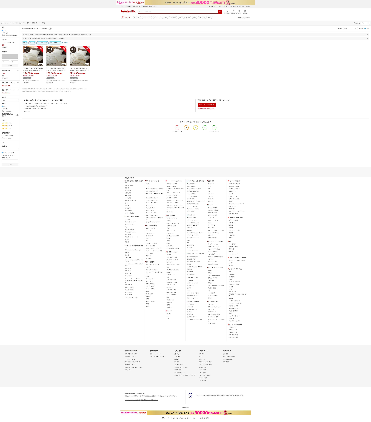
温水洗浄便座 (149, 294)
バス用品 (231, 232)
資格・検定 (169, 302)
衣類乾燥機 (128, 193)
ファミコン (190, 247)
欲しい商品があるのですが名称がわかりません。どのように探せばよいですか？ (46, 103)
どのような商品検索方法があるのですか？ (37, 106)
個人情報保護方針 (227, 359)
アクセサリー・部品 (151, 213)
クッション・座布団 (234, 284)
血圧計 (147, 304)
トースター (128, 257)
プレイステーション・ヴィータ (195, 232)
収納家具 (231, 298)
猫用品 (209, 270)
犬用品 (209, 273)
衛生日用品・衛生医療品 (193, 261)
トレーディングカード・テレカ (216, 230)
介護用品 (189, 269)
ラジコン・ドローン (213, 220)
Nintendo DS (190, 245)
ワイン (209, 186)
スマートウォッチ (233, 254)
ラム (209, 191)
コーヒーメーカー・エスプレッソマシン (134, 260)
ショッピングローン (130, 359)
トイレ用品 (231, 235)
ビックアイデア (147, 17)
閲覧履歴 (176, 359)
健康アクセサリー (192, 317)
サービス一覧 (174, 418)
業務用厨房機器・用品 (193, 203)
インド (3, 73)
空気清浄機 (173, 17)
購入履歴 (176, 362)
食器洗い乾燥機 (129, 287)
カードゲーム (211, 225)
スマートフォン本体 (172, 183)
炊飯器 (127, 252)
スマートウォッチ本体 (172, 203)
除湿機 (127, 242)
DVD (168, 318)
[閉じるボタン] (367, 34)
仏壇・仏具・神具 (233, 337)
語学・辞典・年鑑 (171, 290)
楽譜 (168, 267)
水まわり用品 (190, 211)
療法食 (209, 298)
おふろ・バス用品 (212, 251)
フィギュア (211, 217)
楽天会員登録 (246, 17)
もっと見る (27, 111)
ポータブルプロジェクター (153, 222)
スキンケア (190, 280)
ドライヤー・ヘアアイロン (153, 264)
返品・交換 (202, 359)
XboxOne (189, 227)
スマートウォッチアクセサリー (175, 205)
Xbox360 (189, 230)
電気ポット (128, 270)
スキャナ (148, 241)
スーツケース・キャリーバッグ (237, 260)
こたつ (127, 227)
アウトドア (231, 209)
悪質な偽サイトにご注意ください (149, 400)
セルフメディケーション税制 (132, 400)
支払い (200, 356)
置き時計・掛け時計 (234, 306)
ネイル (189, 290)
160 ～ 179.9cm (6, 85)
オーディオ (149, 186)
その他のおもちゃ (212, 237)
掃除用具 (231, 225)
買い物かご (177, 354)
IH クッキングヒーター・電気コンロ (134, 281)
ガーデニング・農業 (213, 317)
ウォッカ (210, 196)
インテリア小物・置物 (234, 321)
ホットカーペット (129, 224)
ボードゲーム (211, 227)
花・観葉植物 (211, 323)
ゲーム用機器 (149, 253)
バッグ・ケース (233, 196)
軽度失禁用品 (190, 274)
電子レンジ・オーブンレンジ (132, 250)
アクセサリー (170, 233)
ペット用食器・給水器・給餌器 (216, 285)
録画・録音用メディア (152, 191)
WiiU (188, 240)
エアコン (181, 17)
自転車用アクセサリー (234, 188)
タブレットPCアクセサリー (174, 192)
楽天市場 (248, 6)
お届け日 (4, 103)
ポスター (169, 307)
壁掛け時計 (231, 249)
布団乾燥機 (128, 195)
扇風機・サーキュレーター (132, 237)
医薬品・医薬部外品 (192, 256)
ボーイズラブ (170, 287)
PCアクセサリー (150, 233)
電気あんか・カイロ (130, 232)
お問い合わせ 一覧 (183, 418)
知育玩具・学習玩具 (213, 210)
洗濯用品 (231, 227)
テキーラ (210, 201)
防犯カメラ (211, 309)
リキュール (211, 193)
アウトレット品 (233, 327)
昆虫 (209, 290)
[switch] (17, 115)
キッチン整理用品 (192, 196)
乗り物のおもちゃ (212, 212)
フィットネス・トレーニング (236, 203)
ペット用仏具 (211, 293)
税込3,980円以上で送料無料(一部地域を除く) (144, 6)
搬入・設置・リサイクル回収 (132, 362)
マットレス (231, 274)
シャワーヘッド (150, 286)
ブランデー (211, 198)
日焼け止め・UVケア (192, 295)
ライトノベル (170, 300)
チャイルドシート (212, 261)
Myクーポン (177, 364)
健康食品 (189, 312)
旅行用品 (231, 265)
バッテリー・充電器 (172, 197)
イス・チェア (232, 291)
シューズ (231, 193)
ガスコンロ (128, 268)
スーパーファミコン (192, 250)
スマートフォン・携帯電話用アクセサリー (175, 189)
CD (167, 316)
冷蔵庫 (188, 17)
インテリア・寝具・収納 (18, 23)
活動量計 (148, 296)
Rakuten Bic (128, 11)
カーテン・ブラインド (234, 301)
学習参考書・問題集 (172, 282)
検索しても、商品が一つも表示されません (37, 108)
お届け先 (4, 97)
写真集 (168, 305)
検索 (10, 65)
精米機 (127, 255)
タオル (230, 237)
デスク (230, 289)
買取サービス (128, 370)
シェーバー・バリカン (152, 269)
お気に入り (177, 356)
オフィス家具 (232, 318)
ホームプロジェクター (152, 197)
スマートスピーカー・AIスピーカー (154, 218)
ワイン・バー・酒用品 (193, 209)
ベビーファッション (213, 246)
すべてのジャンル (5, 23)
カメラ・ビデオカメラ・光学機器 (154, 188)
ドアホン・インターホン (214, 307)
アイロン (127, 203)
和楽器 (168, 243)
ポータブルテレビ (150, 208)
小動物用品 (211, 280)
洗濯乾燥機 (128, 190)
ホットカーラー (150, 278)
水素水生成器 (128, 292)
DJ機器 (168, 238)
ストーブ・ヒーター (130, 222)
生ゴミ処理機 (128, 295)
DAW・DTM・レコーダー (173, 223)
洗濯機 (194, 17)
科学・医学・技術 (171, 292)
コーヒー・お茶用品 (192, 206)
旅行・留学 (169, 262)
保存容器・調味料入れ (193, 191)
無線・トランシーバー (152, 215)
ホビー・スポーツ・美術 (173, 264)
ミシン (127, 205)
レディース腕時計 (233, 246)
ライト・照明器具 (129, 213)
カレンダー (169, 272)
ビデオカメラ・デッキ (152, 200)
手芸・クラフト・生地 (234, 230)
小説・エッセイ (171, 284)
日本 (3, 75)
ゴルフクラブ (232, 191)
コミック (169, 254)
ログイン (240, 17)
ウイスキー (211, 183)
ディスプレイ (149, 235)
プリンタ (148, 238)
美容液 (189, 288)
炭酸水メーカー (129, 284)
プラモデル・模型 (212, 215)
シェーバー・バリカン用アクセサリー (154, 272)
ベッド (230, 279)
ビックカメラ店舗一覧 (232, 6)
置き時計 (231, 251)
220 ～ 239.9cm (6, 93)
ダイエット (190, 307)
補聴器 (147, 291)
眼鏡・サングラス (233, 214)
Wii (188, 242)
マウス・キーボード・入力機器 (154, 251)
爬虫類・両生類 (212, 288)
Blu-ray (168, 313)
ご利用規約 (226, 362)
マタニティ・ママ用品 (214, 249)
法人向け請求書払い (179, 372)
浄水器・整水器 (129, 290)
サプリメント (190, 304)
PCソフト (148, 258)
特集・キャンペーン (155, 354)
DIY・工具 (210, 304)
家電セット (137, 17)
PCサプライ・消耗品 (151, 243)
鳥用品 (209, 283)
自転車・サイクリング (234, 183)
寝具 (230, 271)
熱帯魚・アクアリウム (214, 278)
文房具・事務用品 (233, 220)
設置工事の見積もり (130, 364)
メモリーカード (150, 210)
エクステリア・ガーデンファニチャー (216, 320)
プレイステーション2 (192, 237)
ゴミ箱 (230, 313)
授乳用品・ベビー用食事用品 (215, 256)
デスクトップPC (150, 228)
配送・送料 (202, 354)
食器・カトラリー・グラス (194, 188)
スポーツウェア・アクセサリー (237, 211)
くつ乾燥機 (128, 198)
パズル (209, 222)
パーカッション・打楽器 (173, 235)
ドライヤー (157, 17)
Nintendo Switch (191, 217)
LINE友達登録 (202, 372)
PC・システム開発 (171, 295)
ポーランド (4, 78)
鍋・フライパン (191, 183)
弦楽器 (168, 241)
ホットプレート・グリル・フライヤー (134, 264)
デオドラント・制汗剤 (193, 293)
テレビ (201, 17)
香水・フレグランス (192, 298)
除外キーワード (6, 157)
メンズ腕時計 (232, 244)
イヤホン (165, 17)
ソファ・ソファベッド (234, 281)
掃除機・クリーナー (130, 200)
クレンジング (190, 285)
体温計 (147, 306)
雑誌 (168, 277)
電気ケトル (128, 273)
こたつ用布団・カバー (234, 316)
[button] (4, 56)
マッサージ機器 (150, 289)
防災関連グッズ (212, 312)
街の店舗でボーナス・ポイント (158, 356)
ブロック (210, 235)
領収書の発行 (202, 367)
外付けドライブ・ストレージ (153, 248)
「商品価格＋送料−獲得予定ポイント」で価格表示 (34, 28)
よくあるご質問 (221, 6)
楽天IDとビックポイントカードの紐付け (184, 375)
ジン (209, 188)
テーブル (231, 286)
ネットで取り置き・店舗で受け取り (134, 367)
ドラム (168, 228)
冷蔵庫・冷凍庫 (129, 185)
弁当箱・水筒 (190, 198)
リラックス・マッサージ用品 (194, 319)
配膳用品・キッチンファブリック (196, 201)
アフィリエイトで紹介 (204, 375)
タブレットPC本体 (171, 186)
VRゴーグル (170, 212)
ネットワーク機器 (150, 246)
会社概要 (241, 6)
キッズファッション (213, 244)
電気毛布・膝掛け (129, 229)
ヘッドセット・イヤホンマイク (175, 200)
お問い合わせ (202, 380)
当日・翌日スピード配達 (131, 354)
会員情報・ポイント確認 (180, 367)
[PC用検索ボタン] (220, 12)
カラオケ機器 (170, 246)
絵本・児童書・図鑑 (172, 257)
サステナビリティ (194, 418)
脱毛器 (147, 276)
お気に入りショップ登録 (205, 364)
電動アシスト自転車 (234, 186)
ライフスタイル (171, 274)
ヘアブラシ (149, 267)
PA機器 (168, 220)
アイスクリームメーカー (131, 297)
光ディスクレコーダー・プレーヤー (154, 194)
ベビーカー (211, 259)
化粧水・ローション (192, 283)
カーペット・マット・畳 (235, 303)
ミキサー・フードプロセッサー (133, 278)
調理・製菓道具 (191, 186)
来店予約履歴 (177, 370)
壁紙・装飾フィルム (234, 308)
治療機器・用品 (191, 259)
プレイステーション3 (192, 235)
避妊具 (189, 264)
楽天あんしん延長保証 (130, 356)
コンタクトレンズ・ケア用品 (194, 266)
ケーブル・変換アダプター (174, 195)
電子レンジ (208, 17)
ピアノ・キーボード (172, 218)
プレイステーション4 (192, 222)
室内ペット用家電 (212, 295)
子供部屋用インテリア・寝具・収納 (237, 295)
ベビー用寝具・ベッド (214, 254)
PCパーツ (148, 256)
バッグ (230, 263)
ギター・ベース (171, 230)
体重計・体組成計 (150, 301)
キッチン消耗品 (191, 193)
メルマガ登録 (202, 370)
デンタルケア (149, 281)
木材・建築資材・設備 (214, 314)
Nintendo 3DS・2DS (192, 225)
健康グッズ (190, 314)
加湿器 (127, 239)
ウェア (230, 201)
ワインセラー (128, 275)
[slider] (1, 58)
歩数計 (147, 299)
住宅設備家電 (128, 210)
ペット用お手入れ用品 (214, 275)
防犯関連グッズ (233, 329)
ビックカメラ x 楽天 (126, 6)
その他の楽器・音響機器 (173, 248)
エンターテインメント (172, 259)
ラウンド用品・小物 (234, 198)
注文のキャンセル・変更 (205, 362)
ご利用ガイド (211, 6)
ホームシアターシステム (152, 203)
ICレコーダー (149, 205)
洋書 (168, 297)
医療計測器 (190, 271)
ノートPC (148, 230)
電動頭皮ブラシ (150, 284)
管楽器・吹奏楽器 (171, 225)
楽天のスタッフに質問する (206, 104)
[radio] (2, 30)
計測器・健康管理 (192, 309)
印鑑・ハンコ (232, 222)
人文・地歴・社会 (171, 279)
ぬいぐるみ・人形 (212, 207)
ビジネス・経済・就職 (172, 269)
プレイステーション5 (192, 220)
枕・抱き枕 (231, 276)
